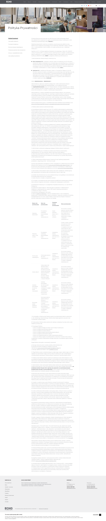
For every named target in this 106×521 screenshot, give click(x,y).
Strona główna (8, 482)
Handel (34, 1)
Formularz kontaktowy (13, 44)
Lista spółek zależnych (13, 41)
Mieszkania (7, 489)
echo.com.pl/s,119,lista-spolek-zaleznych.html (59, 165)
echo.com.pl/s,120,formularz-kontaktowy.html (48, 348)
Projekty (7, 493)
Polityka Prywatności (13, 38)
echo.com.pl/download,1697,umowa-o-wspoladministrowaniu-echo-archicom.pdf (50, 104)
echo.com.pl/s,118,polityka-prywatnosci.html (46, 460)
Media (87, 1)
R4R (60, 1)
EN (99, 5)
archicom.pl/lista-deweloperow (65, 168)
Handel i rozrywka (9, 487)
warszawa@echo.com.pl (92, 488)
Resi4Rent (7, 491)
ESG (71, 1)
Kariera (93, 1)
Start (25, 1)
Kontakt (99, 1)
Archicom (54, 1)
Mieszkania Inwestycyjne (44, 1)
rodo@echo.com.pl (53, 349)
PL (96, 5)
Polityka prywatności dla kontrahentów (16, 50)
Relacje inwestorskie (79, 1)
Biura (29, 1)
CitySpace (65, 1)
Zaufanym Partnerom (41, 193)
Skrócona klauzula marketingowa (15, 47)
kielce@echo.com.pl (71, 488)
